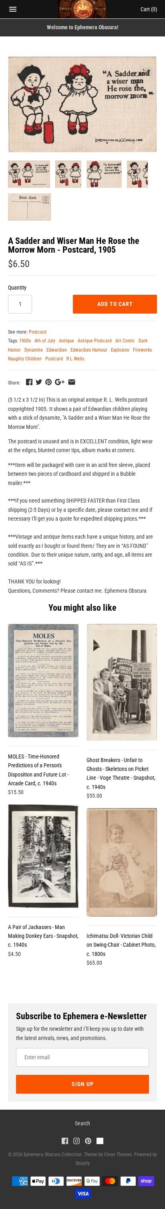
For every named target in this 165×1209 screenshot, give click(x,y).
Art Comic (125, 341)
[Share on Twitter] (39, 382)
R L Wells (75, 359)
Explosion (120, 350)
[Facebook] (65, 1142)
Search (82, 1123)
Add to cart (115, 304)
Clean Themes (118, 1154)
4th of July (44, 341)
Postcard (37, 332)
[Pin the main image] (48, 382)
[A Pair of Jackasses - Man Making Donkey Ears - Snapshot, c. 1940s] (43, 856)
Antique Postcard (95, 341)
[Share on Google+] (59, 382)
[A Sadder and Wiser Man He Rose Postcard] (82, 104)
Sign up (83, 1084)
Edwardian (56, 350)
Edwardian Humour (88, 350)
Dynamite (33, 350)
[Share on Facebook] (29, 382)
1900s (25, 341)
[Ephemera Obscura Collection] (83, 9)
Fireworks (142, 350)
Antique (66, 341)
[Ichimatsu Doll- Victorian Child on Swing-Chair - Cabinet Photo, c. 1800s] (122, 862)
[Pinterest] (88, 1142)
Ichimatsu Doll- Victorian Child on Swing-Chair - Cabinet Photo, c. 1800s (121, 945)
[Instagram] (76, 1142)
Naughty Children (25, 359)
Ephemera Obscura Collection (53, 1154)
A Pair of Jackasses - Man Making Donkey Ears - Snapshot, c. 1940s (43, 936)
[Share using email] (72, 382)
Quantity (17, 287)
